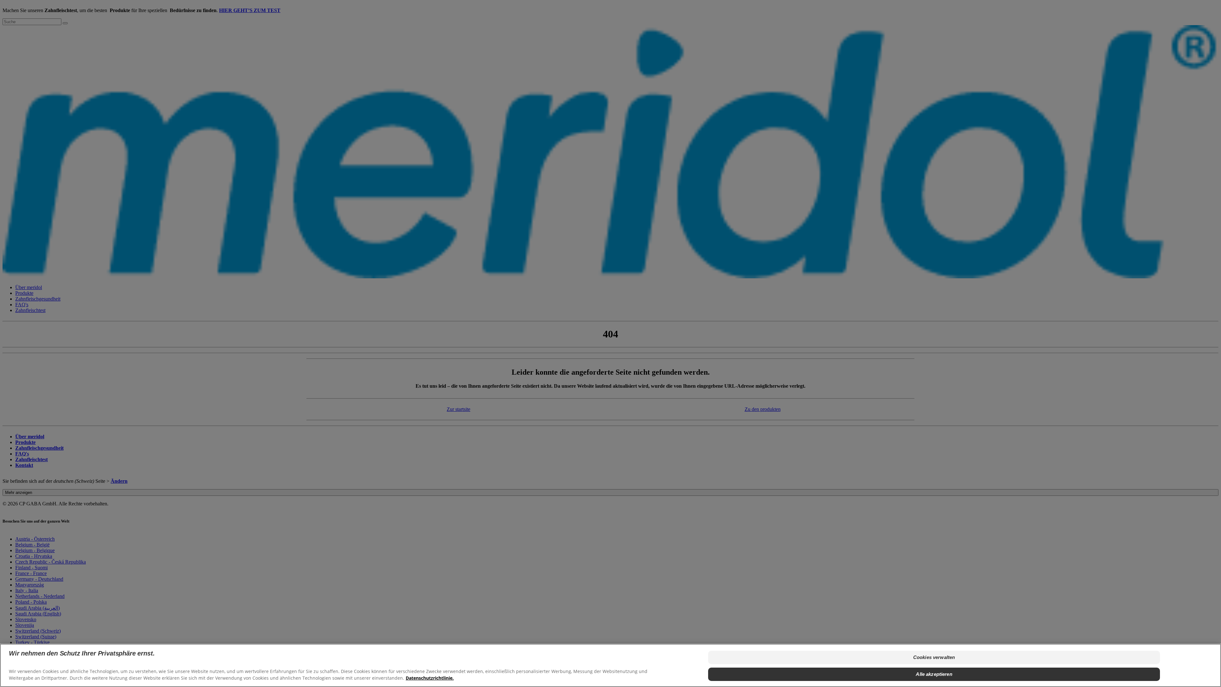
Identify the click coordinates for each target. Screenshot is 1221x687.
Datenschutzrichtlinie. (430, 678)
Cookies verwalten (934, 657)
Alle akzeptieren (934, 674)
